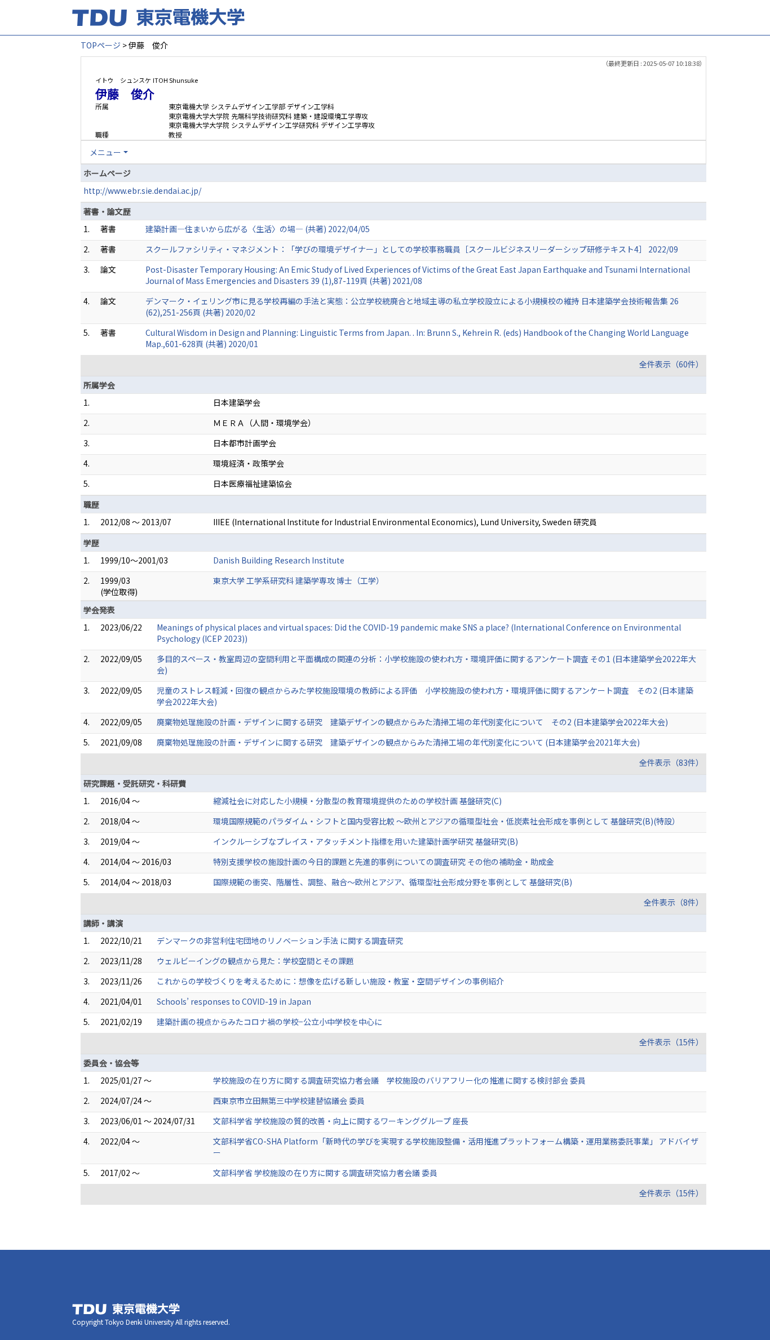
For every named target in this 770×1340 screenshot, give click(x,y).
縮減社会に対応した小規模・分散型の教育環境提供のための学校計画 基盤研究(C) (357, 800)
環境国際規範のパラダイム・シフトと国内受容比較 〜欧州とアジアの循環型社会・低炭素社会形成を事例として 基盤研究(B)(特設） (446, 821)
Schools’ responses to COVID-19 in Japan (234, 1001)
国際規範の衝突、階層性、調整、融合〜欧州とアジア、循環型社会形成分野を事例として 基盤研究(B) (392, 882)
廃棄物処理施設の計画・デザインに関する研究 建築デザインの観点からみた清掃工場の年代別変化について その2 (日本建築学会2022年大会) (412, 721)
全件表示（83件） (671, 762)
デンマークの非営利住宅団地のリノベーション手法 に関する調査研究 (280, 940)
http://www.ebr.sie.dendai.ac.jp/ (142, 190)
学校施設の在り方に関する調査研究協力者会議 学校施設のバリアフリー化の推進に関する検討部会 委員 (399, 1080)
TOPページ (101, 45)
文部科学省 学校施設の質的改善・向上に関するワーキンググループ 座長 (340, 1120)
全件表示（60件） (671, 364)
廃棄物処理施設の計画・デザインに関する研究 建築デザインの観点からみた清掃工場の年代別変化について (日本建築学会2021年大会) (398, 742)
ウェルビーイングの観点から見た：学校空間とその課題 (255, 960)
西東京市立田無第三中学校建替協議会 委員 (289, 1100)
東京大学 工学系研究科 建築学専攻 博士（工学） (298, 580)
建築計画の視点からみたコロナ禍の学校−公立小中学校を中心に (269, 1021)
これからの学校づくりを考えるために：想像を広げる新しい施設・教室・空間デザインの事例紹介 (330, 981)
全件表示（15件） (671, 1042)
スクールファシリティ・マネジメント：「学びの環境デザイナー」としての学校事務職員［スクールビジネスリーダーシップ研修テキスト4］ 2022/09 (411, 249)
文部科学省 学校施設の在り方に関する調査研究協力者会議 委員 (325, 1172)
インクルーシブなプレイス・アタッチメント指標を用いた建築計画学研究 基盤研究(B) (365, 841)
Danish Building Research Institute (278, 560)
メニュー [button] (105, 152)
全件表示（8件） (673, 902)
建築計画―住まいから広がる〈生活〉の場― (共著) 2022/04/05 (257, 228)
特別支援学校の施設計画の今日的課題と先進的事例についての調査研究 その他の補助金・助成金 (383, 861)
